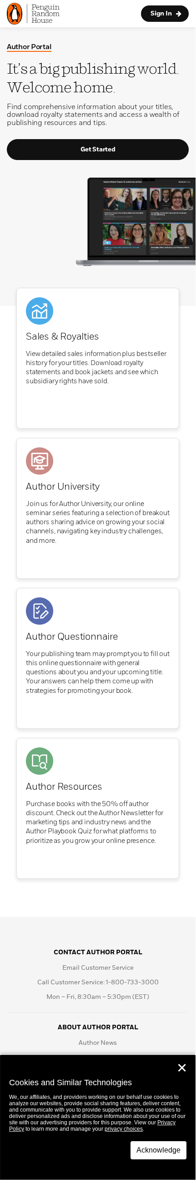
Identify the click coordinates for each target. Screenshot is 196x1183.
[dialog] (98, 1117)
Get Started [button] (98, 149)
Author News (98, 1043)
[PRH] (33, 14)
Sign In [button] (161, 13)
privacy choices (124, 1129)
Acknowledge (158, 1150)
